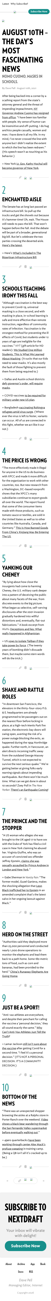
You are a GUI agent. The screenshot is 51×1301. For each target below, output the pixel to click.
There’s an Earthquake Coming (29, 789)
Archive (21, 1264)
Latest (5, 3)
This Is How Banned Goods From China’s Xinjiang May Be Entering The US (25, 532)
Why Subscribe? (19, 3)
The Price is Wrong (24, 460)
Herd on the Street (25, 934)
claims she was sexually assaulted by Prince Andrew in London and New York (25, 865)
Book (42, 1264)
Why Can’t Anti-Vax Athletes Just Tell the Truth (24, 1032)
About (9, 1264)
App (33, 1264)
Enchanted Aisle (22, 199)
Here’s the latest (12, 245)
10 (5, 1087)
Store (20, 1271)
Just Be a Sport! (21, 1007)
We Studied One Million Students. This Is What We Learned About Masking (23, 354)
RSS (31, 1271)
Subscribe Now (39, 11)
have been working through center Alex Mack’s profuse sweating (23, 1144)
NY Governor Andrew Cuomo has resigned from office (25, 113)
